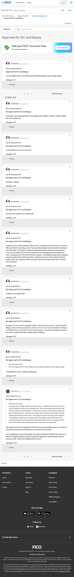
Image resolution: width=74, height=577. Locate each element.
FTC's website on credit (63, 571)
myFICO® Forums (19, 10)
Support (28, 487)
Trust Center (53, 487)
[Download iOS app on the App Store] (29, 513)
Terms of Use (53, 482)
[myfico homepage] (6, 2)
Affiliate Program (54, 497)
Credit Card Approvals (39, 16)
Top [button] (5, 463)
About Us (52, 478)
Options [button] (68, 23)
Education (28, 478)
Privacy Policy (53, 492)
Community (29, 482)
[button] (69, 60)
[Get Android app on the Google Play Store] (44, 513)
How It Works (20, 2)
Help (62, 10)
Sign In (70, 10)
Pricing (29, 2)
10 (13, 443)
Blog (26, 492)
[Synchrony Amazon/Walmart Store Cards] (65, 94)
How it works (6, 482)
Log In (63, 2)
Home (4, 478)
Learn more (43, 561)
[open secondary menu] (71, 2)
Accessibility (53, 502)
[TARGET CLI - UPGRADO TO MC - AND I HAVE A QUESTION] (68, 94)
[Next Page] (31, 94)
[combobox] (44, 29)
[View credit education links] (70, 537)
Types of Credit (23, 16)
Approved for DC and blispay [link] (13, 18)
